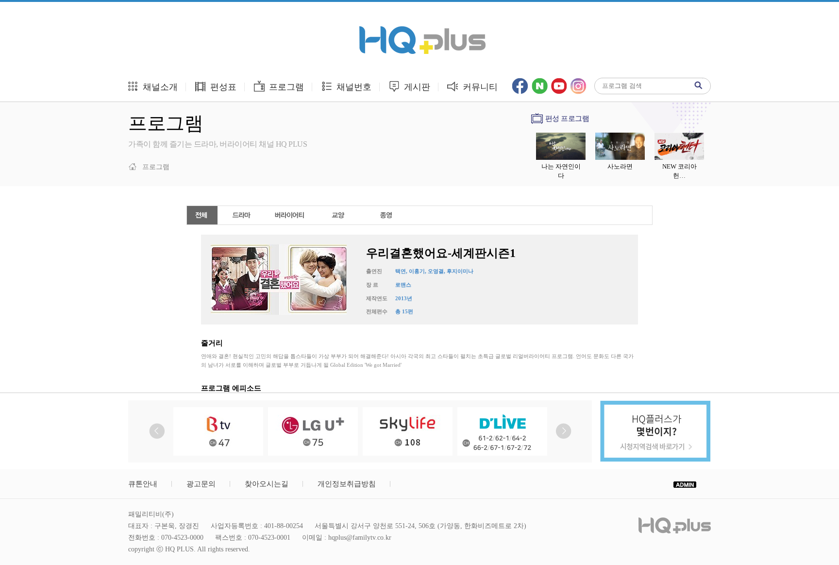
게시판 (416, 87)
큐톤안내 (142, 484)
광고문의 (201, 484)
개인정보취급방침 (347, 484)
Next (563, 431)
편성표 (222, 87)
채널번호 (352, 87)
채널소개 (159, 87)
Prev (157, 431)
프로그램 (285, 87)
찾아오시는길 (266, 484)
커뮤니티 (479, 87)
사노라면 (620, 166)
